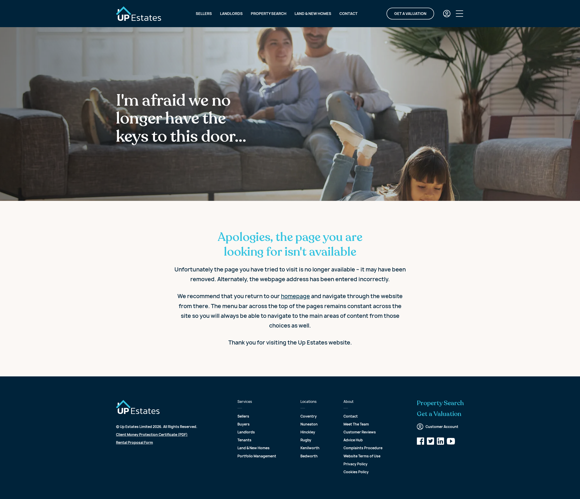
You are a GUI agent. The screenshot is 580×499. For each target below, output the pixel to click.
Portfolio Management (256, 456)
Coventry (308, 416)
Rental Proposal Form (134, 442)
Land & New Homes (313, 13)
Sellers (204, 13)
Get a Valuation (410, 13)
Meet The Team (356, 424)
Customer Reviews (359, 432)
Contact (348, 13)
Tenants (244, 440)
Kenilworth (309, 448)
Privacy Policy (355, 464)
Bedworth (309, 456)
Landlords (231, 13)
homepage (295, 296)
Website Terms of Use (361, 456)
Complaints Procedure (362, 448)
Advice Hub (353, 440)
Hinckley (307, 432)
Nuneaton (309, 424)
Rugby (305, 440)
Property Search (268, 13)
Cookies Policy (356, 472)
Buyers (243, 424)
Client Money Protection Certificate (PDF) (152, 434)
